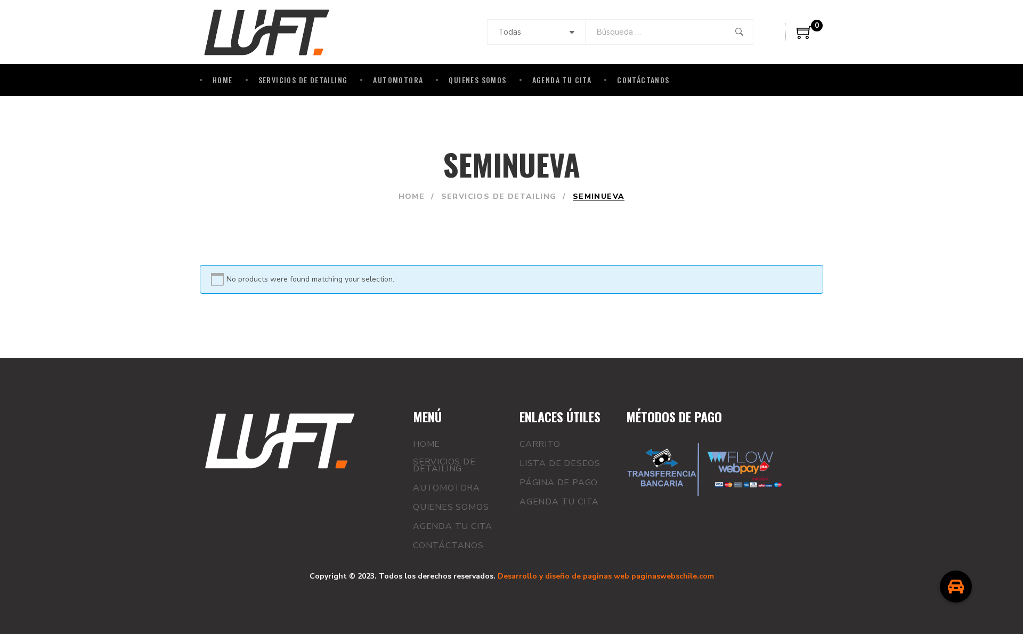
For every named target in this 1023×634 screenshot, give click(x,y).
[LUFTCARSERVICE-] (267, 32)
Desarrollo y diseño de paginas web (563, 576)
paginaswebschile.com (672, 576)
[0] (805, 36)
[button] (956, 587)
